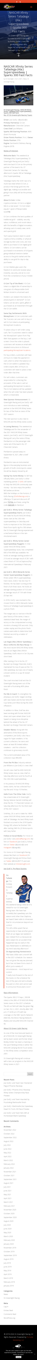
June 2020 (7, 1229)
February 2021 (9, 1206)
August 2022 (8, 1141)
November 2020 (10, 1209)
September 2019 (10, 1255)
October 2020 (9, 1213)
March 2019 (8, 1278)
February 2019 (9, 1282)
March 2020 (8, 1236)
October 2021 (9, 1175)
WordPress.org (9, 1318)
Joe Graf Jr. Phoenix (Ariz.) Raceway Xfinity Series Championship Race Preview (17, 1093)
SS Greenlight (10, 79)
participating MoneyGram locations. (17, 350)
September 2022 (10, 1137)
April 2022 (7, 1156)
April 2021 (7, 1198)
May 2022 (7, 1152)
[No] (35, 1354)
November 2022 (10, 1130)
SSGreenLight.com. (23, 864)
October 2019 (9, 1251)
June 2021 (7, 1190)
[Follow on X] (20, 2)
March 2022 (8, 1160)
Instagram (7, 847)
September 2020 (10, 1217)
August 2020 (8, 1221)
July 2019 (7, 1263)
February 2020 (9, 1240)
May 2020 (7, 1232)
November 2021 (10, 1171)
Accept (18, 1357)
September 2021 (10, 1179)
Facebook (13, 841)
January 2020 (9, 1244)
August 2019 (8, 1259)
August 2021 (8, 1183)
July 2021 (7, 1187)
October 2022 (9, 1134)
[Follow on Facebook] (16, 2)
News (25, 79)
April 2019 (7, 1274)
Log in (6, 1306)
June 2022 (7, 1149)
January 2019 (9, 1286)
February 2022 (9, 1164)
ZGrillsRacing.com (21, 496)
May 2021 (7, 1194)
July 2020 (7, 1225)
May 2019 (7, 1270)
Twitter (12, 844)
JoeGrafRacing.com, (22, 839)
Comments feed (10, 1314)
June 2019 (7, 1267)
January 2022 (9, 1168)
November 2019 (10, 1248)
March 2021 (8, 1202)
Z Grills (21, 481)
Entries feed (8, 1310)
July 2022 (7, 1145)
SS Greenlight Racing (12, 1298)
